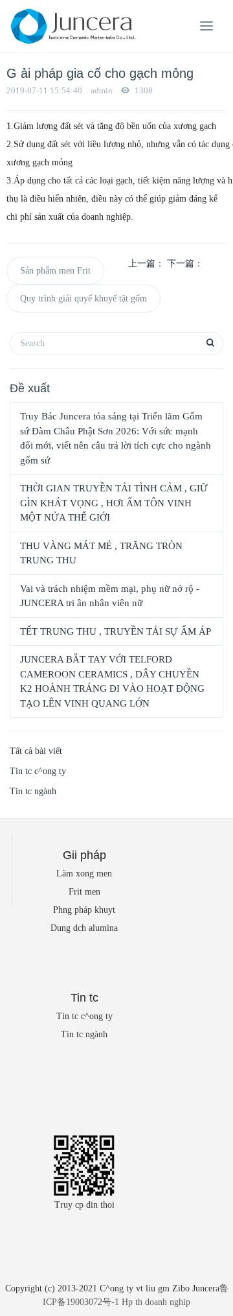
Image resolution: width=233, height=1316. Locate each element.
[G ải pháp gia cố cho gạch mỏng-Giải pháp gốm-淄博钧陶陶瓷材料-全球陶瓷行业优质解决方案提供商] (71, 26)
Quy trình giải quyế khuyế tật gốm (83, 298)
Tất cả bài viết (36, 751)
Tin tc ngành (33, 791)
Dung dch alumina (84, 928)
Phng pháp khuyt (84, 910)
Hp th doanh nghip (156, 1302)
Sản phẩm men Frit (55, 271)
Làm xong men (84, 873)
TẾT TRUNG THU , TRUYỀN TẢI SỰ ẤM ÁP (115, 631)
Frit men (84, 892)
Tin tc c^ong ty (38, 771)
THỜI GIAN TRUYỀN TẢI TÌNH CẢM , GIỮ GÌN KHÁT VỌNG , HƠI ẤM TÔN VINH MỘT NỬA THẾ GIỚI (114, 503)
